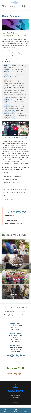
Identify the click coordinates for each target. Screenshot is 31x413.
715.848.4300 (15, 361)
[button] (26, 410)
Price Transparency (15, 400)
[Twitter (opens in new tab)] (19, 368)
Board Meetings (22, 307)
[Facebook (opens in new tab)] (8, 368)
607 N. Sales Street (15, 335)
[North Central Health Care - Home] (15, 5)
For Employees (9, 311)
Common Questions (11, 220)
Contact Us (8, 307)
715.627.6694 (15, 329)
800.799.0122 (8, 82)
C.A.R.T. (7, 218)
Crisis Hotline (9, 215)
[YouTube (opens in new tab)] (23, 368)
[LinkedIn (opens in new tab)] (15, 368)
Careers (22, 311)
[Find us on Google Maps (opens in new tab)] (11, 368)
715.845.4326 (16, 80)
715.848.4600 (15, 351)
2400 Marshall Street (15, 347)
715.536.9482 (15, 341)
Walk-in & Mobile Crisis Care (13, 223)
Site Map (22, 315)
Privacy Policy (8, 315)
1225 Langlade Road (15, 325)
